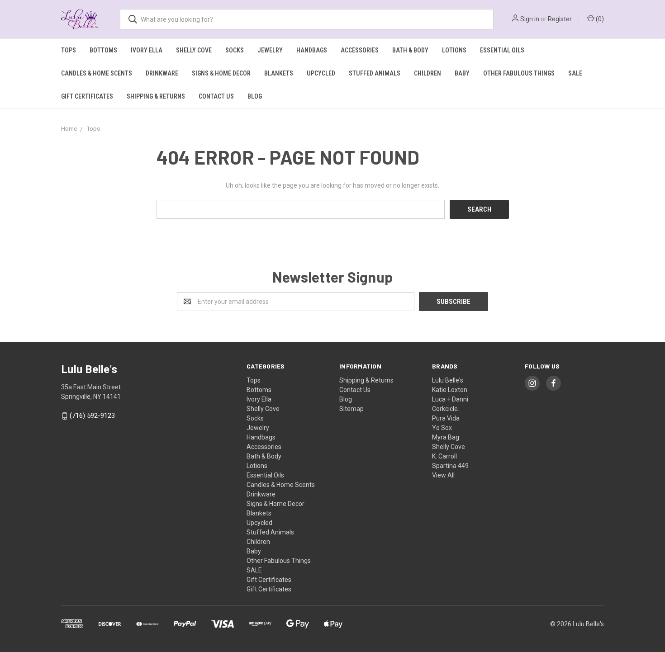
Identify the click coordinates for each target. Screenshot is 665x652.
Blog (254, 96)
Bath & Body (410, 50)
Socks (234, 50)
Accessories (360, 50)
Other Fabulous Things (519, 73)
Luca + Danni (450, 399)
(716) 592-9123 (92, 416)
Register (560, 19)
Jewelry (270, 50)
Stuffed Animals (374, 73)
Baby (462, 73)
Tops (68, 50)
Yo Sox (442, 427)
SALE (575, 73)
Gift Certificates (87, 96)
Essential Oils (502, 50)
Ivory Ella (146, 50)
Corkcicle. (445, 408)
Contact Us (216, 96)
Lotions (454, 50)
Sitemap (351, 408)
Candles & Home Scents (96, 73)
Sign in (529, 19)
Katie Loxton (449, 389)
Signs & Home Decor (221, 73)
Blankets (278, 73)
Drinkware (162, 73)
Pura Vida (446, 418)
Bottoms (103, 50)
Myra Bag (445, 437)
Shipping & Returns (156, 96)
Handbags (311, 50)
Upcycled (321, 73)
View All (443, 475)
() (599, 19)
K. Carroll (444, 456)
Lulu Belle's (447, 380)
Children (427, 73)
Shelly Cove (194, 50)
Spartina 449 (450, 465)
